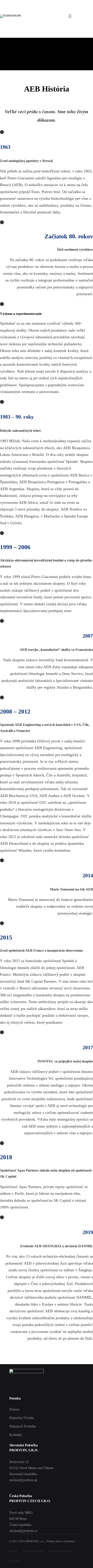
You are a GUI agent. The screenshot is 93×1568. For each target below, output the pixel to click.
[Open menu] (69, 16)
